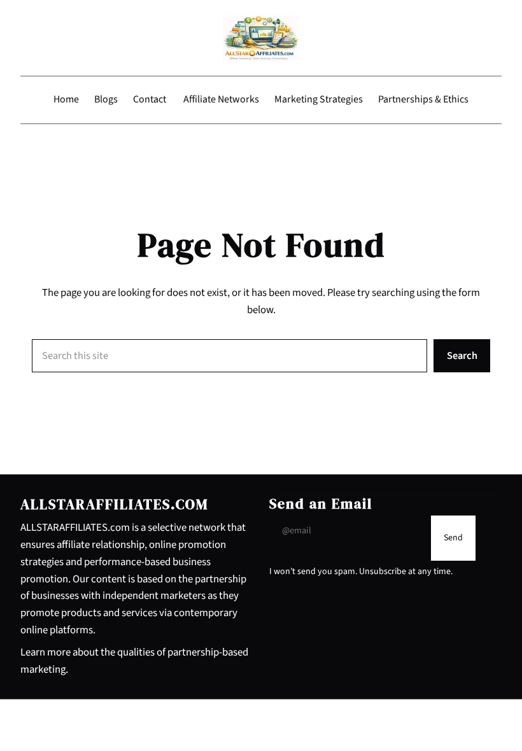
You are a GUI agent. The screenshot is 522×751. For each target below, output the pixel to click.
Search (462, 355)
